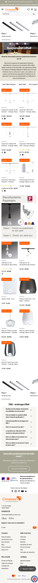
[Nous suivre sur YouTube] (22, 491)
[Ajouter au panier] (10, 102)
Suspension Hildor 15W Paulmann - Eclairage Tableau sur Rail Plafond (27, 111)
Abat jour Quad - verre (7, 299)
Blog (2, 544)
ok (35, 528)
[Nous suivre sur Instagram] (15, 491)
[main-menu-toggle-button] (2, 9)
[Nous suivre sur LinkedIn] (26, 491)
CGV (21, 563)
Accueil (12, 44)
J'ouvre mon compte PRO (19, 469)
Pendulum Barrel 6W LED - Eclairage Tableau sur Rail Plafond (27, 181)
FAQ (21, 549)
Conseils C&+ (5, 566)
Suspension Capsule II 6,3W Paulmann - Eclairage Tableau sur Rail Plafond (9, 111)
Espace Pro (4, 549)
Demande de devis (26, 544)
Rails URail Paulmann (9, 84)
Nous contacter (6, 547)
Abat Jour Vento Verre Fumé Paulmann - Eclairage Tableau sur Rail (9, 364)
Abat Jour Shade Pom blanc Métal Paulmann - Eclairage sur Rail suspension (9, 332)
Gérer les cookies (26, 579)
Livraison (23, 539)
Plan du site (23, 566)
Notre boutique (6, 537)
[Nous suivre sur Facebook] (12, 491)
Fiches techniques (6, 560)
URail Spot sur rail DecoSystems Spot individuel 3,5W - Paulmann (9, 264)
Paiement (23, 537)
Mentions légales (25, 560)
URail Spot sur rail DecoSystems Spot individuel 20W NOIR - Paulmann (27, 264)
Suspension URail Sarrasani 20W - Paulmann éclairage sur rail (27, 145)
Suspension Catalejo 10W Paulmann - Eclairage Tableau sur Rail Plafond (9, 145)
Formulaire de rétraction (27, 552)
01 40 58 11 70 (5, 511)
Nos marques (5, 542)
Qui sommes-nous (6, 539)
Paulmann (3, 107)
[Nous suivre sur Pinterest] (19, 491)
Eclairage (17, 44)
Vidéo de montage (7, 563)
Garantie (22, 542)
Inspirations (4, 568)
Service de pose (25, 547)
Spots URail (22, 84)
